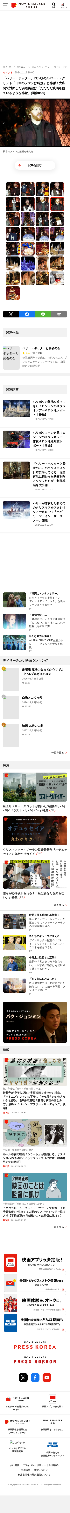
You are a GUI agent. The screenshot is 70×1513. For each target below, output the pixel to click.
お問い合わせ (41, 1470)
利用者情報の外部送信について (34, 1474)
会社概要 (14, 1465)
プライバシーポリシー (34, 1465)
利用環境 (25, 1470)
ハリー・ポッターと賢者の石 (41, 348)
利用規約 (54, 1465)
